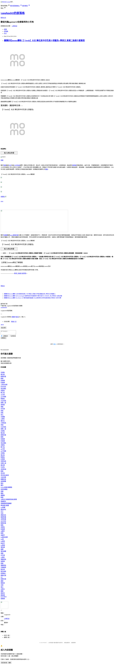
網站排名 (3, 509)
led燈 (2, 539)
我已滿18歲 (4, 662)
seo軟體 (3, 507)
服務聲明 (73, 642)
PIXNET (45, 642)
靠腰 (2, 491)
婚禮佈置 (3, 517)
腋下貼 (3, 392)
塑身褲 (3, 595)
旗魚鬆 (74, 165)
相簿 (5, 29)
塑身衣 (3, 593)
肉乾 (2, 412)
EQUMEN (4, 596)
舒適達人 (3, 573)
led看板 (3, 545)
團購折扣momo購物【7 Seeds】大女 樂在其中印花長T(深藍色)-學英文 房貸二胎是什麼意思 (44, 40)
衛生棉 (3, 569)
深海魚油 (3, 469)
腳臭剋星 (15, 235)
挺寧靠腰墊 (4, 489)
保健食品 (3, 461)
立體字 (3, 531)
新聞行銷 (3, 579)
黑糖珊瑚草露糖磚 (6, 503)
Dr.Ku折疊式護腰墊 (6, 487)
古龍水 (3, 589)
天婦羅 (3, 416)
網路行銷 (3, 575)
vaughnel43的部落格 (13, 13)
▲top (2, 324)
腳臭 (2, 378)
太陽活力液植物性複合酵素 (9, 499)
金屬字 (3, 535)
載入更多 (3, 327)
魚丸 (2, 414)
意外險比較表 (5, 475)
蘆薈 (2, 581)
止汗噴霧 (3, 396)
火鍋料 (3, 418)
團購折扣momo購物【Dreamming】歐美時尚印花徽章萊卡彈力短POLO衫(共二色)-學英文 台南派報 (33, 296)
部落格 (6, 31)
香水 (2, 587)
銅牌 (2, 533)
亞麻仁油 (3, 463)
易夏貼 (3, 196)
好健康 (3, 459)
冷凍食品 (3, 422)
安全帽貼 (3, 388)
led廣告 (3, 541)
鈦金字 (3, 543)
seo (1, 577)
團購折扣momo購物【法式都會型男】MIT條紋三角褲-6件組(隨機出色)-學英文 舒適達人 (30, 294)
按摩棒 (3, 561)
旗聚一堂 (3, 402)
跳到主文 (3, 17)
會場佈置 (3, 519)
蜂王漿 (3, 465)
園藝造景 (3, 479)
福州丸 (3, 420)
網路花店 (3, 515)
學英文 (3, 286)
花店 (2, 513)
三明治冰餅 (4, 384)
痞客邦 (14, 317)
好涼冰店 (3, 386)
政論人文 (14, 321)
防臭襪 (3, 382)
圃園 (2, 591)
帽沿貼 (3, 374)
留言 (17, 317)
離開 (10, 662)
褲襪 (2, 549)
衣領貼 (3, 372)
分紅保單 (3, 477)
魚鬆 (2, 160)
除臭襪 (5, 235)
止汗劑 (3, 394)
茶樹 (2, 585)
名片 (5, 33)
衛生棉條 (3, 571)
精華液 (3, 583)
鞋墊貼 (3, 398)
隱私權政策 (67, 642)
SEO (2, 511)
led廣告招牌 (4, 537)
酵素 (2, 471)
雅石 (2, 483)
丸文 (10, 165)
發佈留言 (3, 338)
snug (2, 201)
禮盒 (46, 169)
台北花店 (3, 521)
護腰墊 (3, 495)
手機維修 (3, 567)
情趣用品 (3, 559)
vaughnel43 (4, 307)
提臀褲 (3, 598)
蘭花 (2, 485)
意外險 (3, 473)
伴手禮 (3, 408)
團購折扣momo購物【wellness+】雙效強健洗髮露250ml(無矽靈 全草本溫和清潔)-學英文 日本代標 (32, 298)
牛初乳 (3, 467)
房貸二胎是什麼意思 (20, 273)
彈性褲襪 (3, 551)
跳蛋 (2, 563)
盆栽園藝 (3, 481)
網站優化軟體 (5, 505)
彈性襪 (3, 547)
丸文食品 (17, 165)
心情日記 (14, 26)
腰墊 (2, 493)
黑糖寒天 (3, 501)
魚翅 (2, 425)
